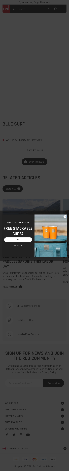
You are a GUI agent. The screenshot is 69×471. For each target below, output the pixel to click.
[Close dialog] (65, 216)
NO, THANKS (18, 246)
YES (18, 239)
